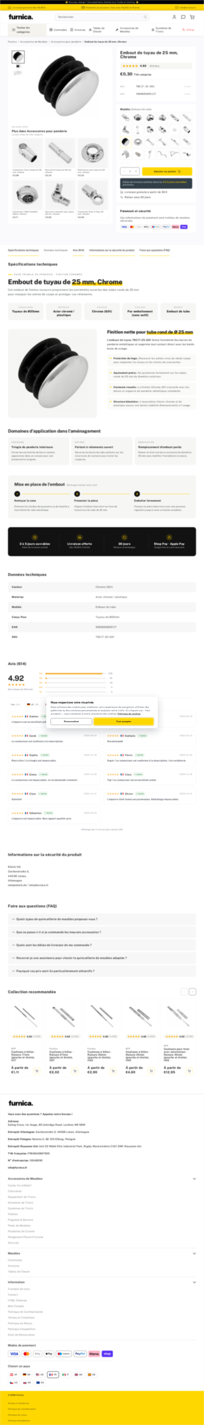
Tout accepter (123, 721)
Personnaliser (71, 721)
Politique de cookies (129, 713)
